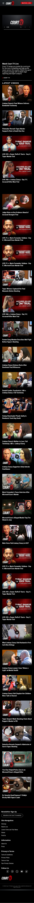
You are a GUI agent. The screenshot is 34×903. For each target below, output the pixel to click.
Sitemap (3, 824)
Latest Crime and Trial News (9, 830)
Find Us (3, 835)
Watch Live (26, 3)
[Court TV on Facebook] (7, 871)
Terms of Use (5, 860)
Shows (3, 832)
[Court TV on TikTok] (26, 871)
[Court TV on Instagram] (12, 871)
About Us (4, 844)
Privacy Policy (5, 857)
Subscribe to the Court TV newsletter (12, 815)
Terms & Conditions (7, 855)
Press (3, 846)
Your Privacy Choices (7, 863)
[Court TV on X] (17, 871)
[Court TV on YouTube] (21, 871)
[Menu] (3, 3)
